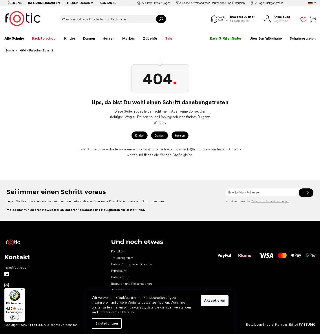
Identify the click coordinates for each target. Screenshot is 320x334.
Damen (160, 135)
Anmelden (306, 192)
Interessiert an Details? (117, 312)
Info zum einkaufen (44, 3)
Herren (180, 135)
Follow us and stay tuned (6, 274)
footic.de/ (6, 285)
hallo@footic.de (195, 149)
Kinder (139, 135)
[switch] (14, 317)
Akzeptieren (214, 300)
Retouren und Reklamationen (131, 283)
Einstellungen (106, 323)
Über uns (15, 3)
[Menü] (22, 290)
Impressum (118, 270)
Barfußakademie (122, 149)
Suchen (161, 19)
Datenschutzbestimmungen (270, 201)
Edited (302, 324)
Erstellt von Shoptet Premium (266, 324)
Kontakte (108, 3)
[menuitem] (14, 38)
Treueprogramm (79, 3)
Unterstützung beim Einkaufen (132, 264)
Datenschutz (120, 277)
